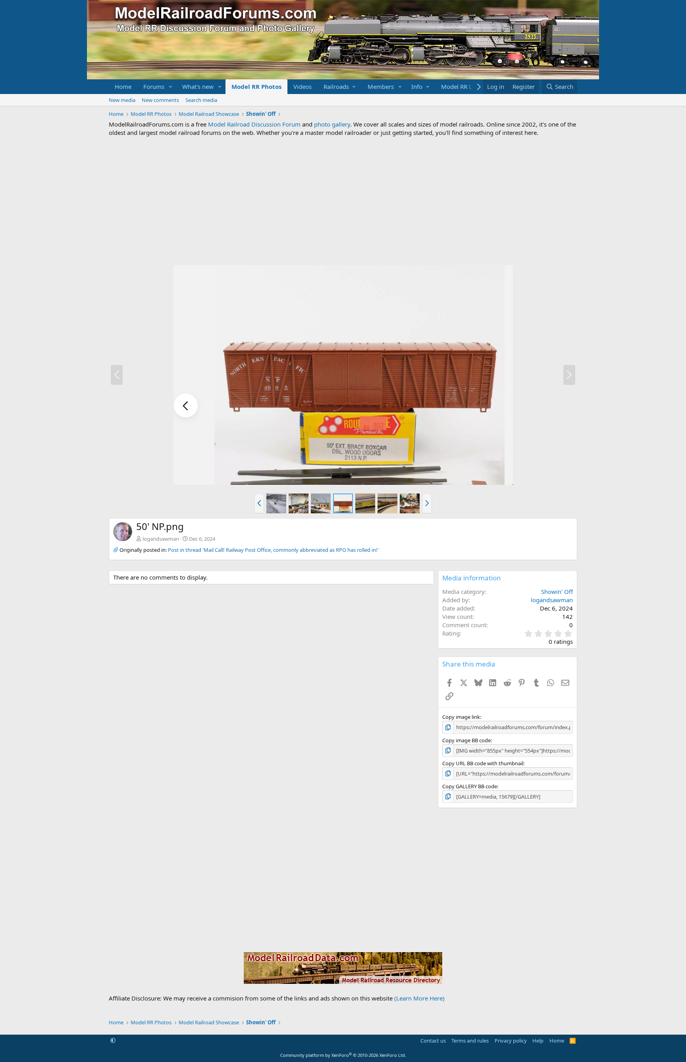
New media (122, 100)
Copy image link (461, 716)
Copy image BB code (466, 740)
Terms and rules (470, 1040)
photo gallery (332, 124)
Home (123, 86)
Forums (153, 86)
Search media (201, 100)
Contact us (433, 1040)
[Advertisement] (343, 200)
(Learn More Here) (419, 998)
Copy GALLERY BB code (469, 786)
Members (381, 86)
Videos (302, 86)
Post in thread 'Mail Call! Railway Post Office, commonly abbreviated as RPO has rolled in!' (273, 549)
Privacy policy (511, 1040)
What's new (198, 86)
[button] (170, 86)
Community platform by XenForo (343, 1055)
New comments (160, 100)
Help (537, 1040)
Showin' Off (557, 591)
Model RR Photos (256, 86)
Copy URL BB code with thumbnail (482, 763)
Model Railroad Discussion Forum (254, 124)
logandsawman (161, 538)
